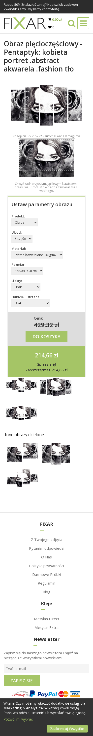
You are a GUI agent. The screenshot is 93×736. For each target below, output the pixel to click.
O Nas (46, 556)
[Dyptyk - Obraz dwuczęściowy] (22, 461)
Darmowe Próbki (46, 574)
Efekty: (16, 280)
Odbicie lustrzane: (25, 297)
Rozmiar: (18, 264)
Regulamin (46, 583)
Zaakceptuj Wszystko (67, 728)
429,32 (43, 325)
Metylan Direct (46, 618)
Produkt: (18, 216)
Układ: (16, 232)
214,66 (44, 355)
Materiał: (18, 248)
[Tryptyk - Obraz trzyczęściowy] (56, 463)
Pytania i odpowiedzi (46, 548)
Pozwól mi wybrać (18, 719)
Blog (46, 591)
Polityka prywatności (46, 565)
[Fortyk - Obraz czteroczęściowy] (22, 485)
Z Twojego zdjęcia (46, 539)
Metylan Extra (46, 627)
